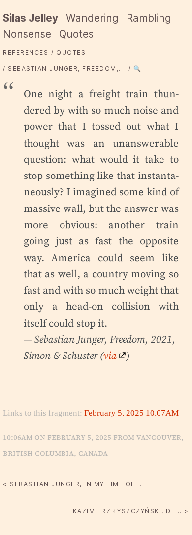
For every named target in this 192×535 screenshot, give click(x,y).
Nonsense (27, 34)
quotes (71, 52)
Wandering (92, 18)
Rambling (149, 18)
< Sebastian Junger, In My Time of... (72, 484)
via (110, 355)
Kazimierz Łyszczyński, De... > (131, 511)
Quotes (76, 34)
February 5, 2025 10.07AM (131, 412)
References (25, 52)
